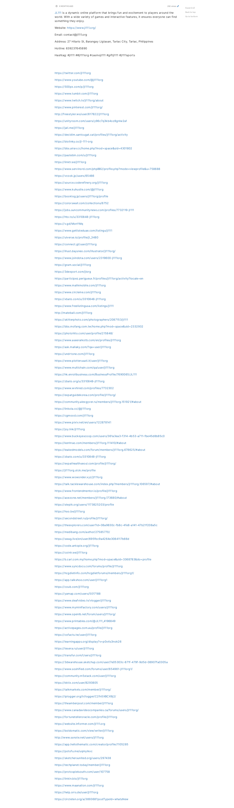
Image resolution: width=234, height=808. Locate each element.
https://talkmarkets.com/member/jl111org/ (83, 689)
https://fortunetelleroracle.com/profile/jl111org (86, 717)
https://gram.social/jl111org (73, 264)
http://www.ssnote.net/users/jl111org (79, 737)
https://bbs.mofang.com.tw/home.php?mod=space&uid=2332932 (99, 326)
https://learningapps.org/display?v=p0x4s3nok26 (88, 641)
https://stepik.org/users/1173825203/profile (84, 504)
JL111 (58, 12)
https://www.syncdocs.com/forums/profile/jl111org (89, 566)
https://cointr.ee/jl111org (71, 552)
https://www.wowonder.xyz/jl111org (79, 477)
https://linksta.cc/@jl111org (73, 408)
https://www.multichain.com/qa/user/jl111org (84, 367)
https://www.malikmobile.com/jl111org (80, 285)
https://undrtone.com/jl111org (74, 354)
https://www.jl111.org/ (81, 27)
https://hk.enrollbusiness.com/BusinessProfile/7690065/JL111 (96, 374)
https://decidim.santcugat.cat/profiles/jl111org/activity (91, 134)
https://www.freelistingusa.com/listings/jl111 (84, 306)
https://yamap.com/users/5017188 (78, 593)
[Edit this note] (178, 6)
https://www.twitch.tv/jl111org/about (79, 100)
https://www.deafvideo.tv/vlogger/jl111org (83, 600)
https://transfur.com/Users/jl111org (78, 655)
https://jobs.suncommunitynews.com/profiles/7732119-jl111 (94, 210)
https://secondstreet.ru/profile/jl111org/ (81, 518)
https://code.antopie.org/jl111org (77, 545)
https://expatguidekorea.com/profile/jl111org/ (85, 395)
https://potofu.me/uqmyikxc (74, 751)
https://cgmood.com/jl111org (74, 415)
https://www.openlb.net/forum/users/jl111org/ (85, 614)
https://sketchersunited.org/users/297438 (83, 758)
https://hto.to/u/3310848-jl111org (77, 217)
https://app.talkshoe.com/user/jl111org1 (81, 580)
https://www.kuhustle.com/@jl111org (79, 189)
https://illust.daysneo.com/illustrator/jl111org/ (85, 251)
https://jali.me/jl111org (69, 127)
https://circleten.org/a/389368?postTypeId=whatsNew (91, 799)
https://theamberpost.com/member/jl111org (84, 703)
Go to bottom (191, 16)
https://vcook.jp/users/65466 (74, 175)
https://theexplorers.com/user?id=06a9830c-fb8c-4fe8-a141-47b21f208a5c (106, 525)
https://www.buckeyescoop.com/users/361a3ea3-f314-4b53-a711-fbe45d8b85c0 (110, 436)
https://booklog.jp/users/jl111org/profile (81, 196)
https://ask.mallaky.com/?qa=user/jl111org (83, 347)
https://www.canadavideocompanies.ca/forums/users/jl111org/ (97, 710)
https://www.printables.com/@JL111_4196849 (85, 621)
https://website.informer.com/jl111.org (80, 723)
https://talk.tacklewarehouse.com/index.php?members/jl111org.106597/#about (107, 484)
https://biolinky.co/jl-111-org (74, 141)
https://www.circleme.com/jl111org (78, 292)
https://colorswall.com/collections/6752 (82, 203)
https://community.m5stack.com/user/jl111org (85, 676)
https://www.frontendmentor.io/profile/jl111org (86, 491)
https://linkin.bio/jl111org (71, 778)
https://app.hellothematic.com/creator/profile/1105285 (91, 744)
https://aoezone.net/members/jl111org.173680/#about (91, 497)
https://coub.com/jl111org (72, 586)
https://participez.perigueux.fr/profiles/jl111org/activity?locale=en (99, 278)
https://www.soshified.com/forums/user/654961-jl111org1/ (94, 669)
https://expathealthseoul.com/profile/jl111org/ (85, 463)
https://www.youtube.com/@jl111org (79, 80)
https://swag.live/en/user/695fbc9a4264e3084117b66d (92, 538)
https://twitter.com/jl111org (73, 73)
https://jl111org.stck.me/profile (75, 470)
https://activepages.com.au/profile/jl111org (83, 628)
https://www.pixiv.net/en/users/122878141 (83, 422)
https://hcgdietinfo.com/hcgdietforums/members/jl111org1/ (94, 573)
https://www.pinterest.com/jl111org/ (79, 107)
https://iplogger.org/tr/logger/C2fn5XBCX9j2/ (85, 696)
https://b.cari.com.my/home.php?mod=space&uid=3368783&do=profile (103, 559)
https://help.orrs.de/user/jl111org (76, 792)
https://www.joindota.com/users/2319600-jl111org (88, 258)
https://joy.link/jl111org (70, 429)
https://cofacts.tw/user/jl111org (75, 634)
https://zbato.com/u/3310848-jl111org (80, 456)
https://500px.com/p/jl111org (74, 86)
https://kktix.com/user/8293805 (76, 682)
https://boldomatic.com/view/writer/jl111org (84, 730)
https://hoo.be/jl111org (70, 511)
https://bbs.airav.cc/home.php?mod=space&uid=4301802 (93, 148)
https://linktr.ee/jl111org (70, 162)
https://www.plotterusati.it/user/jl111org (81, 360)
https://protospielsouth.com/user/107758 (82, 771)
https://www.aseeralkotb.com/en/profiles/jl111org (88, 340)
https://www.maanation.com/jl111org (79, 785)
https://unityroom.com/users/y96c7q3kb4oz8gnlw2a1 (91, 121)
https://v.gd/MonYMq (69, 223)
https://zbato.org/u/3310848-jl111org (80, 381)
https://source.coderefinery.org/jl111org (81, 182)
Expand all (190, 8)
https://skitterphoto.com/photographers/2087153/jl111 (91, 319)
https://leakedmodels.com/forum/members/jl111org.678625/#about (100, 449)
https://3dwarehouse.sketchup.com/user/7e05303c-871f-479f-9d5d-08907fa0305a (111, 662)
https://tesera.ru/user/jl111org (74, 648)
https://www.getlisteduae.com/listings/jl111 (83, 230)
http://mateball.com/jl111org (73, 312)
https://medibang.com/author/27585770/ (82, 532)
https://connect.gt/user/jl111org (76, 244)
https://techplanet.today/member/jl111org (82, 765)
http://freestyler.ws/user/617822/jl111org (82, 114)
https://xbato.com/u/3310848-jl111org (80, 299)
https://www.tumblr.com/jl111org (76, 93)
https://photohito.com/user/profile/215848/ (84, 333)
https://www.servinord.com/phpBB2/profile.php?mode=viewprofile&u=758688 (107, 169)
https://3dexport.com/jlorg (73, 271)
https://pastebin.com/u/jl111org (75, 155)
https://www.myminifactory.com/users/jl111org (86, 607)
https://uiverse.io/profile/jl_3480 (76, 237)
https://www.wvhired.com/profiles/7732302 (84, 388)
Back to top (190, 12)
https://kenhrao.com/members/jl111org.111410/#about (90, 443)
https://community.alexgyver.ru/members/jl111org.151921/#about (98, 401)
